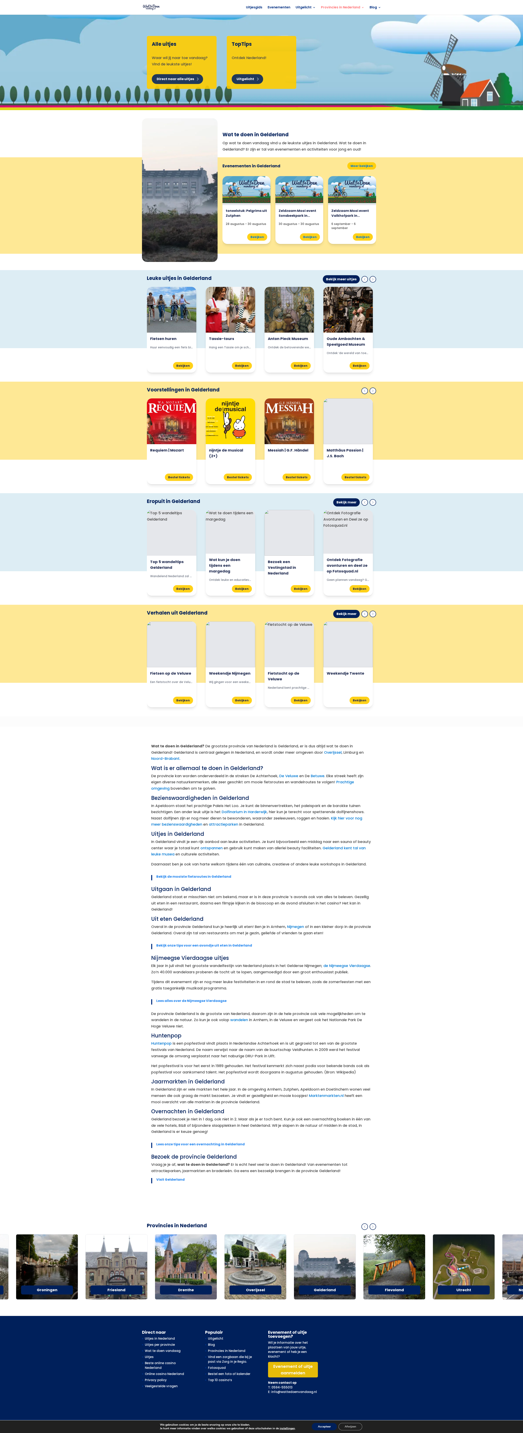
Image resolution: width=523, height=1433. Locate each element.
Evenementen (279, 8)
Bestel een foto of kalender (229, 1374)
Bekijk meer (346, 502)
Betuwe (317, 775)
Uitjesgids (254, 8)
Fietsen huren (163, 338)
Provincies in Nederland (340, 8)
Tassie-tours (221, 338)
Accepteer (324, 1427)
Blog (373, 8)
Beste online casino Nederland (160, 1365)
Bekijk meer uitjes (341, 279)
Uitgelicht (304, 8)
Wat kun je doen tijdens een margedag (224, 565)
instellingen (287, 1428)
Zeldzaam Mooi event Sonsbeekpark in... (297, 213)
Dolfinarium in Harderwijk (244, 811)
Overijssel (333, 752)
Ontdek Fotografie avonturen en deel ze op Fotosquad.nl (347, 565)
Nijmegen (295, 926)
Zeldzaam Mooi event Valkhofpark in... (350, 213)
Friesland (116, 1289)
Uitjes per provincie (160, 1344)
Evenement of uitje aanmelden (293, 1370)
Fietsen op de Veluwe (170, 673)
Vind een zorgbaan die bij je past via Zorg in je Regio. (230, 1359)
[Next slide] (373, 279)
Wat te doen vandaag (163, 1351)
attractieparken (223, 824)
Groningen (47, 1289)
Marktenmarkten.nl (326, 1095)
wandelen (239, 1019)
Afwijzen (350, 1427)
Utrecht (463, 1289)
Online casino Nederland (164, 1374)
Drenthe (186, 1289)
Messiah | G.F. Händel (288, 450)
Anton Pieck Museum (288, 338)
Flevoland (394, 1289)
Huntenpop (161, 1043)
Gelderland (325, 1289)
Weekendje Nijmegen (229, 673)
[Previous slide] (364, 279)
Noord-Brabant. (165, 758)
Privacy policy (156, 1380)
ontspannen (211, 848)
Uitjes (149, 1357)
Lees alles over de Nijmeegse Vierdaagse (191, 1000)
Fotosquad (217, 1368)
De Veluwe (288, 775)
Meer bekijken (362, 166)
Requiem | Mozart (167, 450)
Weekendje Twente (345, 673)
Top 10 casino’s (220, 1380)
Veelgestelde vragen (161, 1386)
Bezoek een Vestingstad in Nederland (282, 567)
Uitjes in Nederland (160, 1338)
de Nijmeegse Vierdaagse (346, 965)
